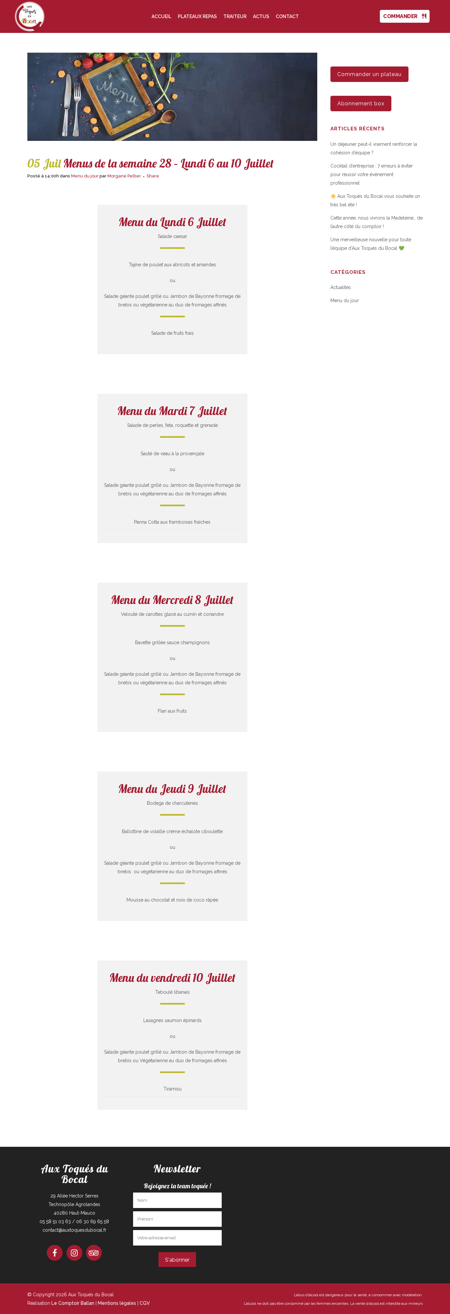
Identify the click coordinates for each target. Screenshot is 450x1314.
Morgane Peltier (124, 175)
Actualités (340, 287)
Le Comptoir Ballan (72, 1303)
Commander (402, 16)
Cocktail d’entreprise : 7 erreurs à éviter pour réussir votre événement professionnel (371, 174)
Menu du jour (84, 175)
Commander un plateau (369, 74)
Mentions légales (117, 1303)
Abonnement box (360, 103)
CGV (145, 1303)
